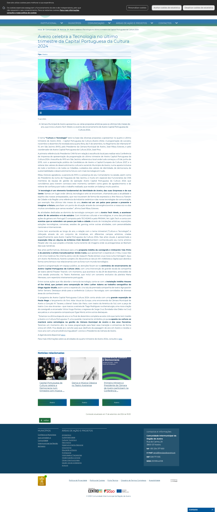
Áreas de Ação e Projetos (131, 23)
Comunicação (96, 23)
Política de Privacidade (78, 480)
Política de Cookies (97, 480)
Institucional (49, 23)
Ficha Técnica (112, 480)
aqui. (63, 335)
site (120, 339)
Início (40, 30)
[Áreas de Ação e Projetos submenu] (152, 23)
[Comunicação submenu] (109, 23)
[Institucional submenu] (61, 23)
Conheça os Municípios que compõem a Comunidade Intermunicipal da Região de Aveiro (48, 440)
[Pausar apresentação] (41, 113)
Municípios (74, 23)
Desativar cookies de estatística (199, 8)
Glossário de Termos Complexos (133, 480)
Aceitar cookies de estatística (167, 8)
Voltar (46, 420)
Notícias (63, 30)
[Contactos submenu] (176, 23)
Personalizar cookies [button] (137, 8)
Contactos (165, 23)
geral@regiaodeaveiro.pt (164, 453)
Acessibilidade (154, 480)
